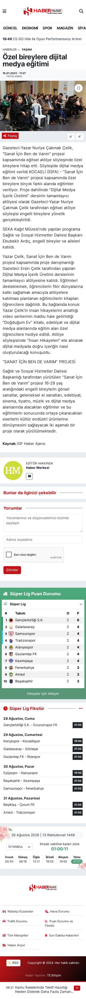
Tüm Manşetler (17, 935)
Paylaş (12, 136)
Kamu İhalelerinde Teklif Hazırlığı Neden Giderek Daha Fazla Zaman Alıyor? (43, 991)
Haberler (10, 49)
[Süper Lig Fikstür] (81, 708)
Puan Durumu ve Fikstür (59, 923)
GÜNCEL (10, 28)
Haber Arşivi (16, 945)
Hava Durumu (59, 911)
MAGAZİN (65, 28)
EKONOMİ (30, 28)
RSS (15, 963)
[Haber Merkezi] (13, 470)
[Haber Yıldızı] (43, 11)
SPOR (47, 28)
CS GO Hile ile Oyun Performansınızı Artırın (42, 39)
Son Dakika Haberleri (64, 935)
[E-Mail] (29, 476)
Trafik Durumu (17, 921)
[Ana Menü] (4, 11)
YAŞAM (27, 49)
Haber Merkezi (37, 468)
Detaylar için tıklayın (43, 694)
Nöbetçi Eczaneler (20, 911)
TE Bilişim (54, 975)
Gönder (12, 570)
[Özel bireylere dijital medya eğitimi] (43, 106)
